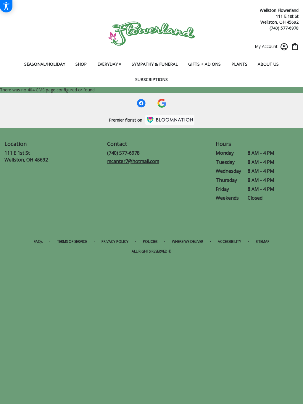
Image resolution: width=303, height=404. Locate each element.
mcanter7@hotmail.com (133, 161)
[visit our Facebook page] (141, 103)
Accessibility (229, 241)
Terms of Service (72, 241)
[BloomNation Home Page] (169, 120)
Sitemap (263, 241)
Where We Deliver (187, 241)
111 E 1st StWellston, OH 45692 (26, 156)
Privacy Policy (114, 241)
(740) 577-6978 (284, 28)
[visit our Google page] (162, 103)
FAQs (38, 241)
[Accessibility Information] (6, 6)
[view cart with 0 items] (295, 46)
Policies (150, 241)
